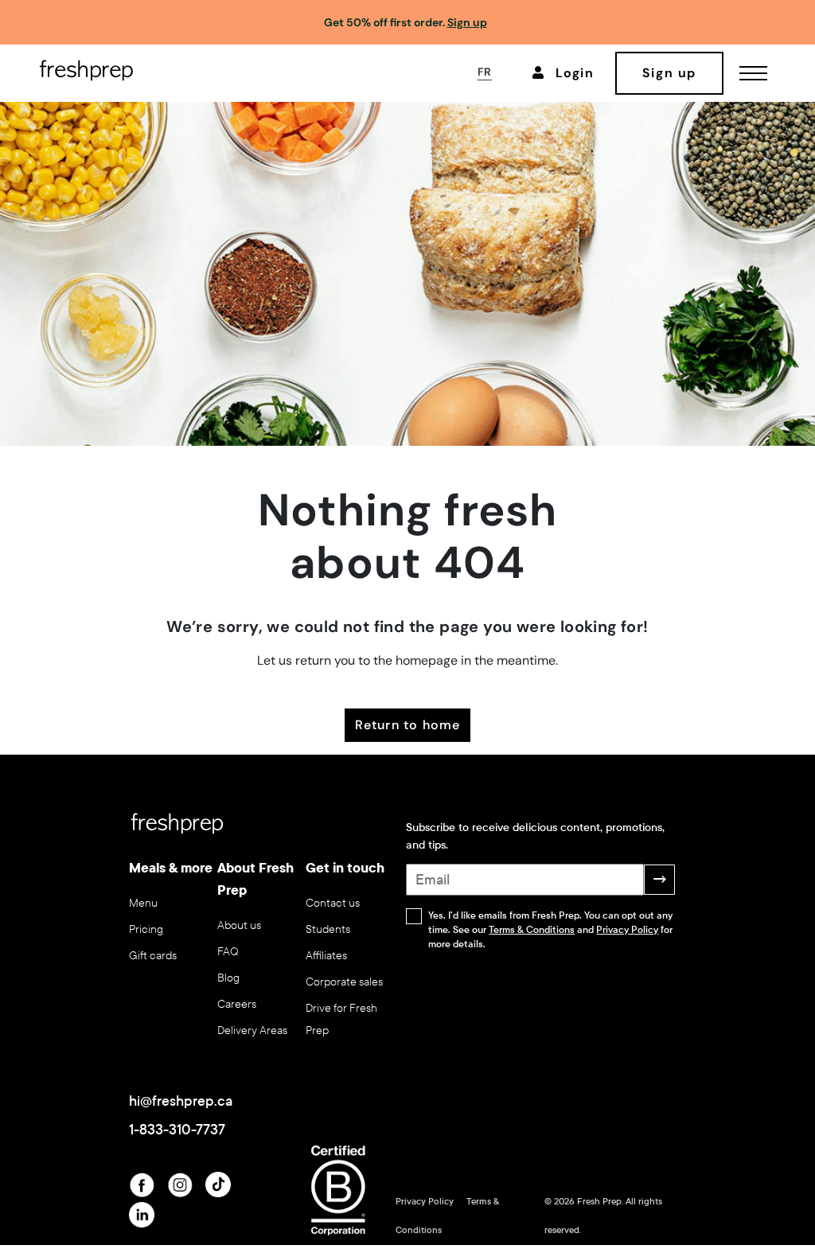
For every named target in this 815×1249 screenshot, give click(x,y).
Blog (228, 978)
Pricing (146, 929)
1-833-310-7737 (177, 1129)
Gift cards (153, 955)
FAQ (228, 951)
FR (485, 71)
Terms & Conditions (532, 929)
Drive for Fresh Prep (341, 1019)
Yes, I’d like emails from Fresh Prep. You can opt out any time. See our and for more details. (550, 929)
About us (239, 925)
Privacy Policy (627, 929)
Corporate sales (344, 981)
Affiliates (326, 955)
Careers (236, 1004)
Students (328, 929)
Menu (143, 903)
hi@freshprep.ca (180, 1100)
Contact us (333, 903)
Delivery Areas (252, 1030)
